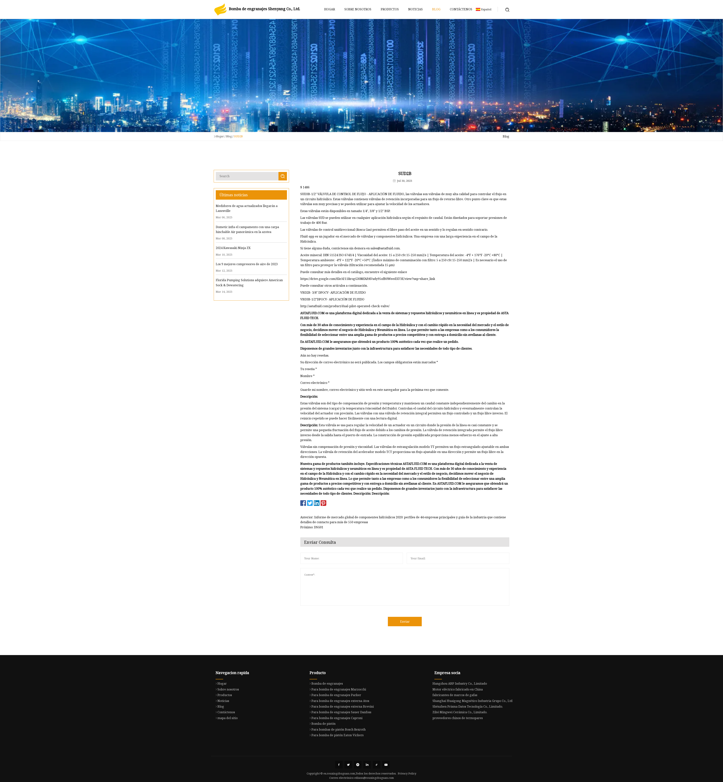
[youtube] (386, 764)
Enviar (405, 621)
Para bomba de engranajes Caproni (336, 718)
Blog (436, 9)
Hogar (329, 9)
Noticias (415, 9)
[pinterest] (358, 764)
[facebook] (339, 764)
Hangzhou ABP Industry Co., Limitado (459, 683)
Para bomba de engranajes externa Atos (340, 701)
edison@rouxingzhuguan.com (374, 778)
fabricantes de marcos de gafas (454, 695)
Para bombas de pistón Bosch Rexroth (338, 729)
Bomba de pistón (323, 724)
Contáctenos (461, 9)
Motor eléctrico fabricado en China (457, 689)
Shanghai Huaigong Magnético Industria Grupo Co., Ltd (472, 701)
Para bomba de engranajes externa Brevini (342, 706)
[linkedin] (367, 764)
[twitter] (348, 764)
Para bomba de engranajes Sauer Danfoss (341, 712)
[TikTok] (376, 764)
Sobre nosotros (357, 9)
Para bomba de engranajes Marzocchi (338, 689)
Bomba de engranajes (327, 683)
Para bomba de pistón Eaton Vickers (337, 735)
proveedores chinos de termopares (457, 718)
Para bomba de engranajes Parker (336, 695)
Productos (390, 9)
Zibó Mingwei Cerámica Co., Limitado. (459, 712)
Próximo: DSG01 (311, 527)
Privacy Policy (407, 773)
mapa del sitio (227, 718)
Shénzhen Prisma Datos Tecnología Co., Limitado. (467, 706)
